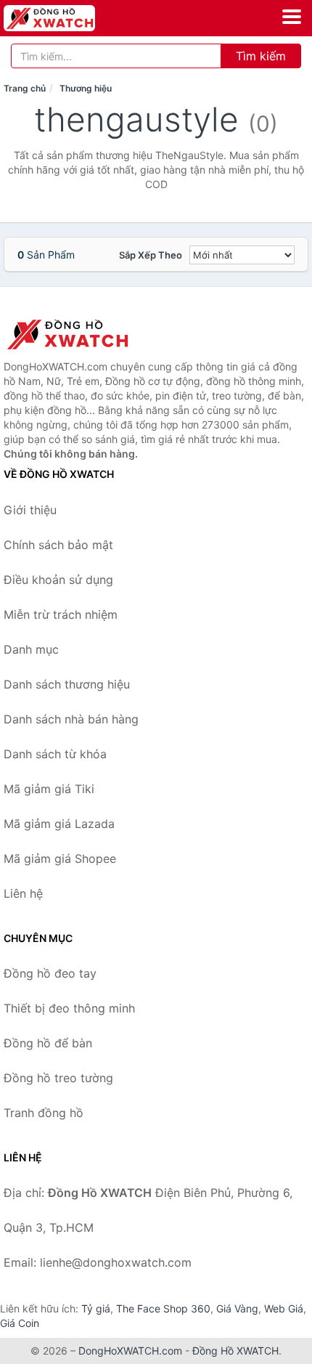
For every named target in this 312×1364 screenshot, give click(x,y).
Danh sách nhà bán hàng (71, 719)
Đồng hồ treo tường (58, 1078)
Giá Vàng (237, 1308)
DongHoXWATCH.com (130, 1350)
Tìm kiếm (261, 56)
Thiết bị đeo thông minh (69, 1008)
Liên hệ (23, 893)
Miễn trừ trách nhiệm (61, 614)
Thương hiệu (85, 88)
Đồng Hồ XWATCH (235, 1350)
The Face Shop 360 (163, 1308)
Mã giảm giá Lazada (59, 823)
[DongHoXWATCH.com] (67, 18)
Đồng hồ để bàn (48, 1043)
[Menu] (291, 17)
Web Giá (283, 1308)
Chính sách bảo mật (58, 544)
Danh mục (31, 649)
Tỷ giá (95, 1308)
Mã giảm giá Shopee (60, 858)
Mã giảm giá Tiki (49, 789)
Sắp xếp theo (150, 255)
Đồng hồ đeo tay (50, 973)
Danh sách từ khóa (55, 754)
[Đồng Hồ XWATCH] (76, 334)
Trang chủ (25, 88)
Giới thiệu (30, 510)
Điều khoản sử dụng (58, 579)
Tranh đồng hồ (43, 1112)
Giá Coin (19, 1323)
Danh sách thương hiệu (67, 684)
